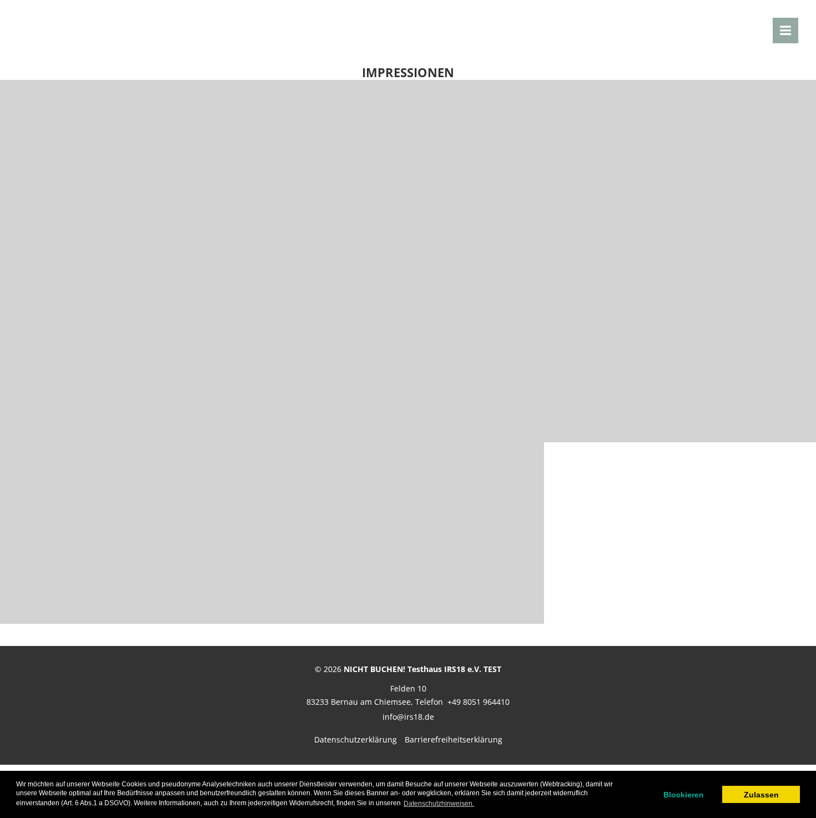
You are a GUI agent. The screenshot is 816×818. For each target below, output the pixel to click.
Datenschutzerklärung (355, 739)
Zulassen (761, 794)
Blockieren (683, 794)
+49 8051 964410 (478, 701)
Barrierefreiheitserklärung (453, 739)
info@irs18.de (408, 716)
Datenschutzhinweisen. (439, 803)
